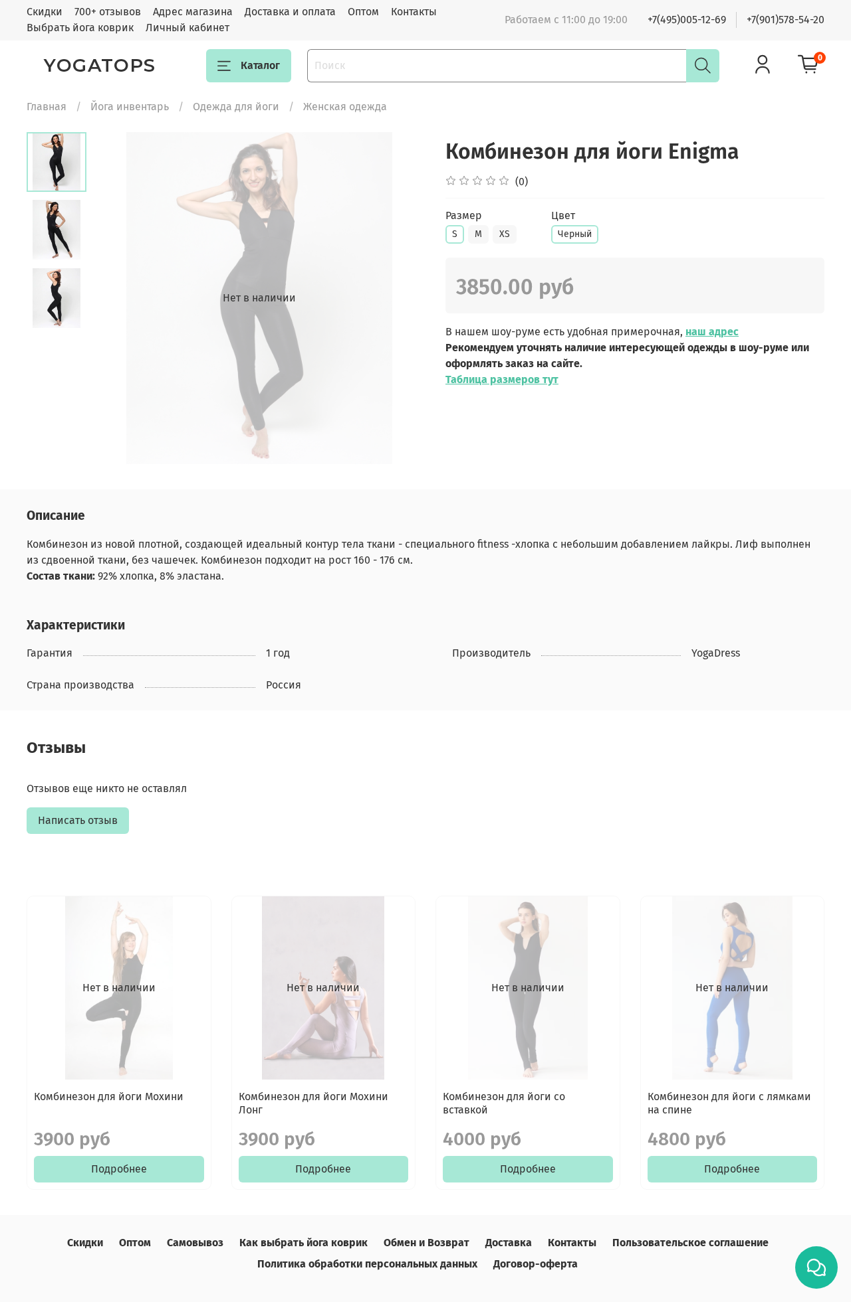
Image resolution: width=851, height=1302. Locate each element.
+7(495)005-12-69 (687, 19)
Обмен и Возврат (426, 1242)
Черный (575, 234)
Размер (463, 215)
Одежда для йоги (236, 106)
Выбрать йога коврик (80, 27)
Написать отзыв (78, 820)
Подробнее (119, 1169)
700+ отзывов (107, 11)
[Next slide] (399, 298)
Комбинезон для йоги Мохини (108, 1096)
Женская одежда (345, 106)
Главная (46, 106)
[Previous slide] (120, 298)
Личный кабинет (187, 27)
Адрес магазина (193, 11)
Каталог (260, 65)
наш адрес (712, 331)
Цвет (563, 215)
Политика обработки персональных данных (367, 1264)
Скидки (44, 11)
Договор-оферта (535, 1264)
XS (504, 234)
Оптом (363, 11)
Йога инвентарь (129, 106)
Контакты (414, 11)
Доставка (508, 1242)
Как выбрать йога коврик (303, 1242)
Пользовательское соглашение (690, 1242)
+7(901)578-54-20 (785, 19)
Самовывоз (195, 1242)
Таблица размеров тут (501, 379)
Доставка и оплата (290, 11)
